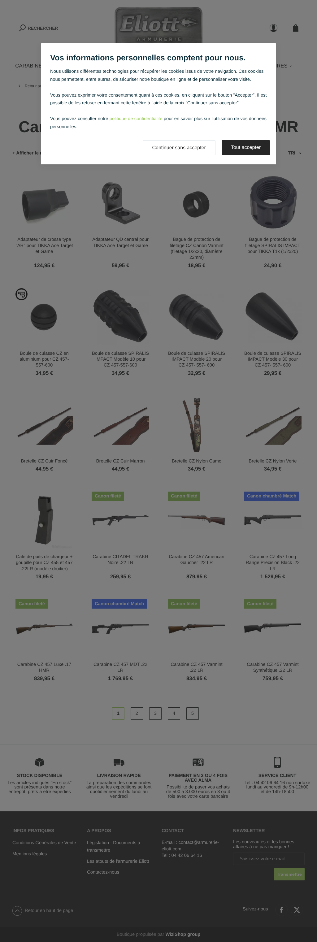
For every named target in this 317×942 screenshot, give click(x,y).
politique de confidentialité (136, 118)
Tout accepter (246, 147)
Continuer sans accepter (179, 147)
